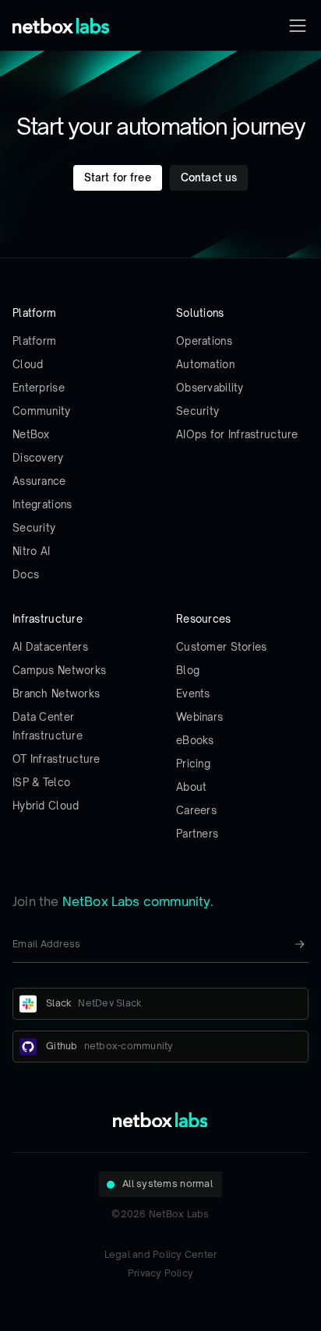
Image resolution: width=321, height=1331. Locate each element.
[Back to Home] (61, 25)
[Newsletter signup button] (300, 944)
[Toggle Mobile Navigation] (298, 26)
